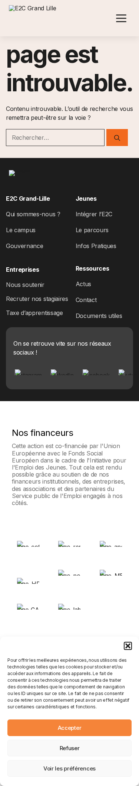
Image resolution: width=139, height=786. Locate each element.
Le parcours (92, 230)
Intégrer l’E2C (94, 214)
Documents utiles (99, 315)
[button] (128, 646)
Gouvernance (24, 246)
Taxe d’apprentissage (34, 312)
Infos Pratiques (96, 246)
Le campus (21, 230)
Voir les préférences (69, 768)
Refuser (70, 748)
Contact (86, 300)
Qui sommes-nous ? (33, 214)
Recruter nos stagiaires (37, 298)
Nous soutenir (25, 284)
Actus (83, 284)
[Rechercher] (117, 137)
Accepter (70, 727)
